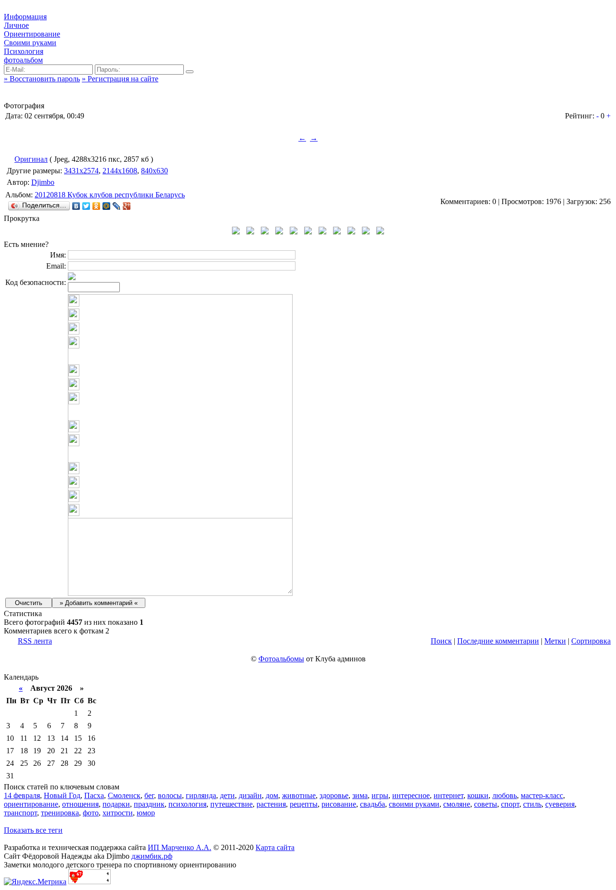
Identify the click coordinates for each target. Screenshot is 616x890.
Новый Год (62, 795)
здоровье (334, 795)
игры (380, 795)
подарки (116, 804)
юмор (146, 813)
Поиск (441, 641)
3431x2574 (81, 171)
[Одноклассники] (96, 206)
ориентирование (31, 804)
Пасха (94, 795)
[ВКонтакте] (76, 206)
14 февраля (22, 795)
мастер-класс (542, 795)
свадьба (372, 804)
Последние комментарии (498, 641)
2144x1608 (120, 171)
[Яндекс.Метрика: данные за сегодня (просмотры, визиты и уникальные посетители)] (35, 881)
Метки (555, 641)
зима (360, 795)
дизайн (250, 795)
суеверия (560, 804)
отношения (80, 804)
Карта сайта (275, 847)
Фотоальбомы (281, 659)
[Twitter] (86, 206)
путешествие (231, 804)
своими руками (414, 804)
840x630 (154, 171)
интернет (448, 795)
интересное (411, 795)
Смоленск (124, 795)
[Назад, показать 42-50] (236, 232)
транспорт (20, 813)
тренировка (60, 813)
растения (271, 804)
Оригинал (31, 159)
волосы (170, 795)
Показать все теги (33, 830)
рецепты (304, 804)
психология (187, 804)
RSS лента (35, 641)
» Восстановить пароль (42, 79)
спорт (510, 804)
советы (485, 804)
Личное (16, 25)
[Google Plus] (127, 206)
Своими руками (30, 43)
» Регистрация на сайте (120, 79)
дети (227, 795)
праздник (149, 804)
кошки (477, 795)
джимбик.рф (151, 856)
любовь (504, 795)
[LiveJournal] (117, 206)
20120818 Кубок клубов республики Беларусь (110, 195)
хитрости (118, 813)
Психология (23, 51)
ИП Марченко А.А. (179, 847)
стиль (532, 804)
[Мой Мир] (107, 206)
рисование (338, 804)
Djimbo (42, 182)
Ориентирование (32, 34)
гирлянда (201, 795)
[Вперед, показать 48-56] (380, 232)
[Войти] (189, 71)
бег (149, 795)
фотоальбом (23, 60)
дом (272, 795)
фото (91, 813)
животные (299, 795)
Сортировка (591, 641)
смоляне (456, 804)
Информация (25, 17)
